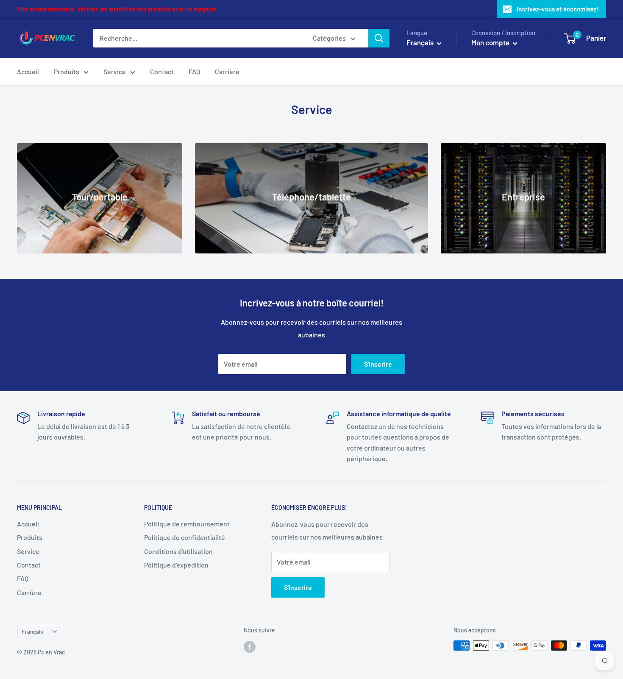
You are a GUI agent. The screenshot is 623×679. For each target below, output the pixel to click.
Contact (162, 71)
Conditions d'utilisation (178, 551)
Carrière (227, 71)
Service (114, 71)
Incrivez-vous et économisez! (557, 9)
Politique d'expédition (176, 565)
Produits (66, 71)
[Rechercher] (378, 38)
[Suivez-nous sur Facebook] (250, 646)
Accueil (28, 71)
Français (32, 631)
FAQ (194, 71)
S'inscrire (378, 364)
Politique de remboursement (187, 524)
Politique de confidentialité (184, 537)
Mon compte (491, 42)
